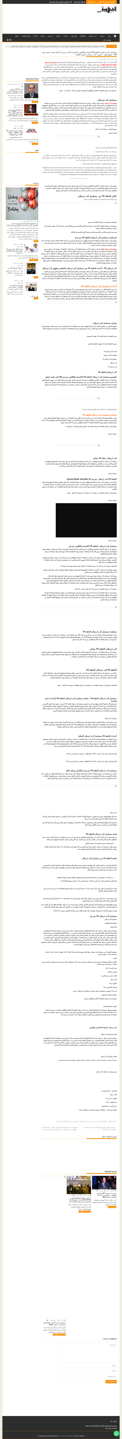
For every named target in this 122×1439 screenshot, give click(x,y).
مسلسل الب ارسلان (111, 103)
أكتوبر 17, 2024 (18, 126)
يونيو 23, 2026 (33, 221)
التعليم (17, 36)
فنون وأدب (74, 36)
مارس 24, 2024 (60, 1320)
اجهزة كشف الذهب (106, 1426)
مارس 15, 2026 (17, 263)
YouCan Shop (95, 1426)
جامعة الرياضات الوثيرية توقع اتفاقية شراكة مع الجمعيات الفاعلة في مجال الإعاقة (99, 1128)
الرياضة (58, 36)
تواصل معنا (113, 1421)
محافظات (83, 36)
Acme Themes (79, 1436)
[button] (116, 1433)
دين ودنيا (50, 36)
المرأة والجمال (26, 36)
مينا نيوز (114, 1426)
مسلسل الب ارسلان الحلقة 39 (86, 1121)
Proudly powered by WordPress (48, 1436)
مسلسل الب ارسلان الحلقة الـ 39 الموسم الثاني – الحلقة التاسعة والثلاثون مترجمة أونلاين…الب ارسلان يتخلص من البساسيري (60, 1128)
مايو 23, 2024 (86, 1195)
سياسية (102, 36)
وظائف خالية (107, 40)
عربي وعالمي (93, 36)
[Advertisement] (43, 19)
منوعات (42, 36)
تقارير (109, 36)
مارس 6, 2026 (18, 280)
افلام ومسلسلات (111, 1121)
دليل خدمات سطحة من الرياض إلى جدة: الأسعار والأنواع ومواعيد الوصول (82, 2)
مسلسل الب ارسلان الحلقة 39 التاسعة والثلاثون (67, 1121)
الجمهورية (101, 59)
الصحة (35, 36)
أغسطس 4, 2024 (110, 1191)
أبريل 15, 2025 (18, 84)
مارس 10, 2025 (17, 105)
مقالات (65, 36)
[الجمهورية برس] (114, 35)
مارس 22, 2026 (17, 244)
